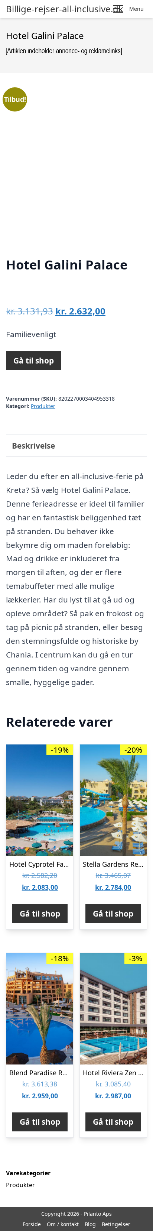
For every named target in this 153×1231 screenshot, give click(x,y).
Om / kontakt (63, 1224)
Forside (32, 1224)
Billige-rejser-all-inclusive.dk (64, 9)
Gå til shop (33, 360)
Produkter (43, 406)
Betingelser (116, 1224)
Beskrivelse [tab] (33, 445)
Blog (90, 1224)
